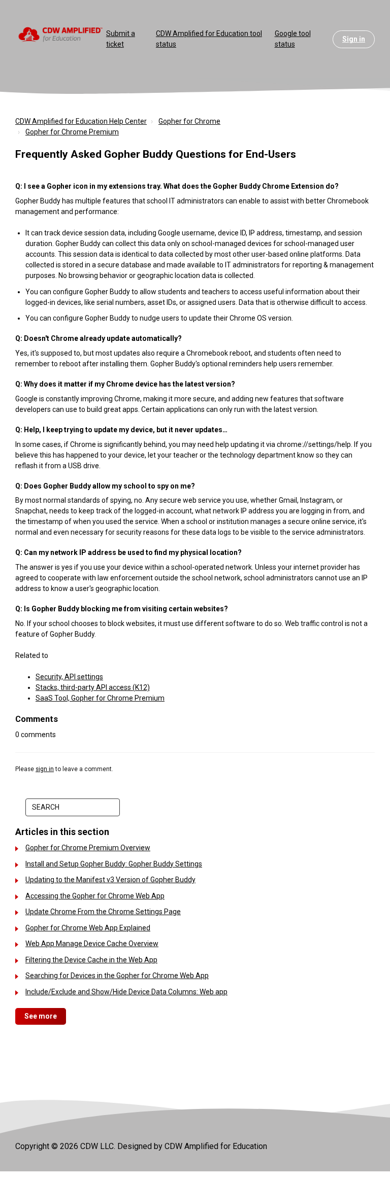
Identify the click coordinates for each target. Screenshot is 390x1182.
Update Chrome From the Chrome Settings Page (103, 912)
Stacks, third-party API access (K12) (93, 687)
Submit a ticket (120, 38)
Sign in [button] (353, 39)
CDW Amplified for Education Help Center (81, 121)
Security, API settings (69, 677)
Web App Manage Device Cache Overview (91, 944)
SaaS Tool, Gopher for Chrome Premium (100, 698)
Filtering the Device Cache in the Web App (91, 960)
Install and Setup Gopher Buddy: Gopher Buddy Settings (113, 864)
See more (40, 1016)
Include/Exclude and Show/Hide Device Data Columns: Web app (126, 992)
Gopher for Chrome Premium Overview (87, 848)
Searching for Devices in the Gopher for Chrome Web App (117, 975)
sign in (45, 769)
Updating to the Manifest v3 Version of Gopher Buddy (110, 880)
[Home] (60, 34)
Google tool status (293, 38)
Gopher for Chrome (189, 121)
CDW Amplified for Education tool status (209, 38)
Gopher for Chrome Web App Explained (87, 928)
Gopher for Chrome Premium (72, 132)
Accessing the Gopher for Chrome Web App (95, 896)
